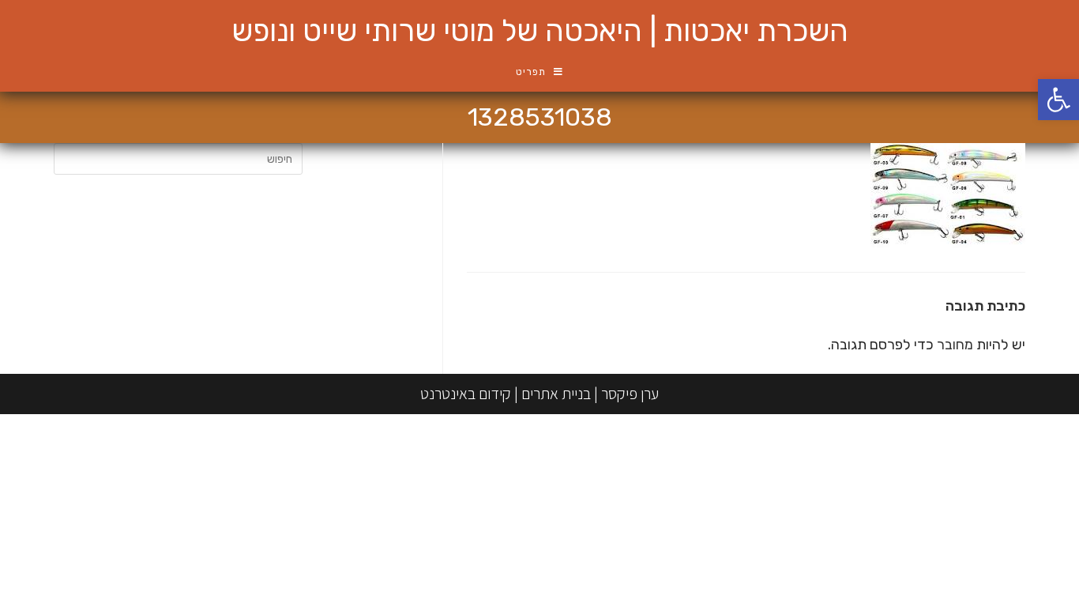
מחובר (955, 344)
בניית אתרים (556, 393)
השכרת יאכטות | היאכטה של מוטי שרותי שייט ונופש (539, 31)
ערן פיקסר (630, 393)
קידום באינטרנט (465, 393)
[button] (1058, 99)
